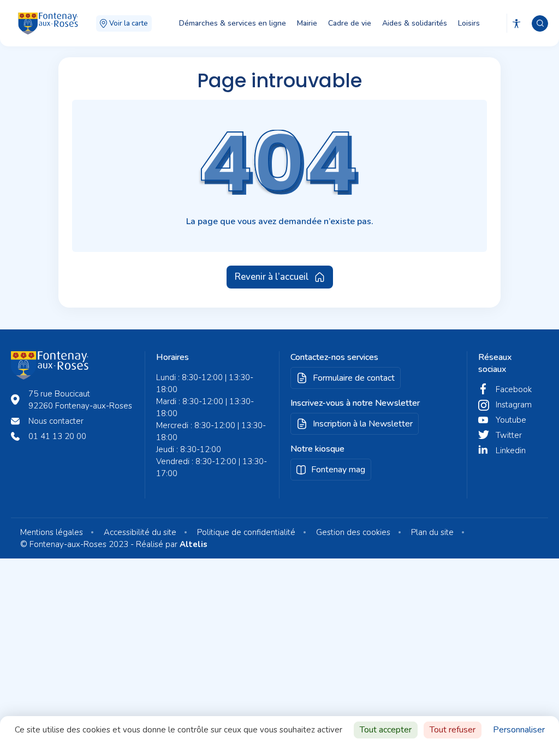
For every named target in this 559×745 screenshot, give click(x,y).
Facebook (514, 389)
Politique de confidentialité (246, 532)
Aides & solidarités (414, 23)
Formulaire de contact (354, 378)
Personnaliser (519, 730)
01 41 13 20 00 (57, 436)
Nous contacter (56, 421)
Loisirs (469, 23)
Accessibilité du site (140, 532)
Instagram (514, 404)
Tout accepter (386, 730)
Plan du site (432, 532)
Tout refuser (452, 730)
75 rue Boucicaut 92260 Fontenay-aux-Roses (80, 399)
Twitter (509, 435)
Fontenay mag (338, 470)
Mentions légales (51, 532)
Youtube (511, 419)
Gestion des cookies (353, 532)
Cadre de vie (349, 23)
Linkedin (511, 450)
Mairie (307, 23)
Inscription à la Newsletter (363, 424)
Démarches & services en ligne (232, 23)
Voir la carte (128, 23)
